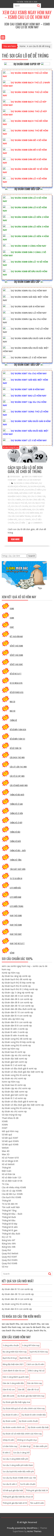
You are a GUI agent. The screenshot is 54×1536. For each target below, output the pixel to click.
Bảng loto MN (9, 1243)
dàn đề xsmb (8, 1395)
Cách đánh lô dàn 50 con (14, 1370)
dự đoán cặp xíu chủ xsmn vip (16, 1088)
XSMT (12, 627)
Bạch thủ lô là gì (10, 1358)
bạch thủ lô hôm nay (39, 1351)
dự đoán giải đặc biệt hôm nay (30, 1395)
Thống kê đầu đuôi (17, 794)
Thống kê (13, 720)
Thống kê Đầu (15, 832)
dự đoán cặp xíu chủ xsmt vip (16, 1055)
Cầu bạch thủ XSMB (11, 1197)
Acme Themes (34, 1531)
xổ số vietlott (15, 673)
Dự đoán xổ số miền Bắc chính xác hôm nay (22, 1433)
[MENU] (3, 37)
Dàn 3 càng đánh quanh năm (16, 1377)
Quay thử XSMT (16, 934)
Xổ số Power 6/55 (10, 1157)
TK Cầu (5, 1184)
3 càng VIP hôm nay (30, 1345)
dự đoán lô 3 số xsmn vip (14, 1098)
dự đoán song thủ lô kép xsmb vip (18, 1042)
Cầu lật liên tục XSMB (12, 1194)
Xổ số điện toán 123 (17, 739)
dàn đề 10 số (33, 1389)
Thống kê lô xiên (16, 813)
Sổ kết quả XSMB (16, 645)
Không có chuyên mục (27, 1440)
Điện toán (6, 1170)
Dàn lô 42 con (9, 1389)
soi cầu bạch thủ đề (17, 503)
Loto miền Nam (15, 897)
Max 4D (12, 711)
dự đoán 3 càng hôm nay (26, 483)
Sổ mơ (12, 952)
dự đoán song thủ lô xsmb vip (16, 1045)
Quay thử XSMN (16, 925)
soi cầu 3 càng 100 (36, 496)
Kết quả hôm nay (10, 1131)
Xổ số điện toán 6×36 (12, 1180)
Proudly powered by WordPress (22, 1528)
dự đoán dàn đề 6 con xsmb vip (17, 999)
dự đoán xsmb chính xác (14, 1427)
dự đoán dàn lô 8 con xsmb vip (17, 1025)
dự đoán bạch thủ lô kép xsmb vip (18, 982)
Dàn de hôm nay (34, 1383)
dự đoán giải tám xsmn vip (15, 1094)
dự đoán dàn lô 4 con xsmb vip (17, 1015)
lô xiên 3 (6, 1452)
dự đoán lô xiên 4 (33, 489)
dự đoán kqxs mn (36, 486)
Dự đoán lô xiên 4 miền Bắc (34, 1414)
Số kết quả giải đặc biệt (13, 1490)
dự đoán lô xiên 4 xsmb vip (15, 1035)
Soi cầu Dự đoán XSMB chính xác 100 (19, 1477)
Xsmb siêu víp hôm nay (13, 1018)
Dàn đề (21, 1389)
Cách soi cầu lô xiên (35, 1364)
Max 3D (12, 701)
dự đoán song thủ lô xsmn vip (16, 1108)
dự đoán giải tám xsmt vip (14, 1061)
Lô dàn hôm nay (10, 1446)
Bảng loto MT (8, 1240)
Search (31, 555)
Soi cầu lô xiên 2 (10, 1484)
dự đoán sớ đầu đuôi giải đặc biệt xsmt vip (22, 1071)
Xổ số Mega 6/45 (10, 1161)
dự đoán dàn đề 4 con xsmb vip (17, 995)
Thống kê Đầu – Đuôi (18, 850)
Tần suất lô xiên (37, 1503)
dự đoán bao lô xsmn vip (14, 1085)
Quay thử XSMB (16, 915)
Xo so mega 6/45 (16, 683)
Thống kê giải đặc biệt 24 (37, 1490)
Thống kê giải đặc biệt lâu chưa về (18, 1496)
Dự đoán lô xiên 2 (11, 1414)
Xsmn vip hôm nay (11, 1081)
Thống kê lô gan (16, 804)
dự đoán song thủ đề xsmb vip (17, 1038)
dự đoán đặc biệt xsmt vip (14, 1058)
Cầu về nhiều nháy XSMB (14, 1187)
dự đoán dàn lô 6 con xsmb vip (17, 1022)
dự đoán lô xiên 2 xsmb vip (15, 1028)
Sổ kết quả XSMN (16, 655)
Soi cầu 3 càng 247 (21, 1452)
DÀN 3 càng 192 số (36, 1370)
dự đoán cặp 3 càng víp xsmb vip (18, 992)
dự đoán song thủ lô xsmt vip (16, 1075)
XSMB (12, 608)
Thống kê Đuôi (15, 841)
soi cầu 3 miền (14, 499)
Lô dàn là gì (25, 1446)
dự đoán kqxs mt (16, 489)
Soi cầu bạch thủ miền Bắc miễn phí (18, 1471)
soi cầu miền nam (23, 509)
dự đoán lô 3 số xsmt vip (14, 1065)
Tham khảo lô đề (10, 1118)
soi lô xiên (20, 523)
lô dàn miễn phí (40, 1446)
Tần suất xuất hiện (17, 869)
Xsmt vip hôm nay (10, 1048)
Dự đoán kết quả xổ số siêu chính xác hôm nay (24, 1408)
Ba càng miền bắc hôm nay (15, 1351)
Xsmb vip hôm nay (11, 972)
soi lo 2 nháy (24, 519)
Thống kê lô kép (16, 822)
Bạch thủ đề (25, 1358)
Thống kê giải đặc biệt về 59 (15, 1503)
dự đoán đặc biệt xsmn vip (15, 1091)
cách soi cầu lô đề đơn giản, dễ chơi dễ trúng (25, 469)
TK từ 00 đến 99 (16, 878)
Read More (15, 539)
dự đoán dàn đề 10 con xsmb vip (18, 1005)
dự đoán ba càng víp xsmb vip (16, 976)
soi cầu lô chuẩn (19, 506)
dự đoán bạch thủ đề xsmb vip (17, 979)
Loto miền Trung (16, 906)
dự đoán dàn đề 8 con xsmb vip (17, 1002)
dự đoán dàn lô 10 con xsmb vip (17, 1012)
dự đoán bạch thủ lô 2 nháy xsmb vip (20, 989)
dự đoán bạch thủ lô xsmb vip (16, 985)
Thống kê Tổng (15, 860)
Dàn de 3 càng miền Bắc (13, 1383)
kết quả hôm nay (16, 636)
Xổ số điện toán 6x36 (18, 729)
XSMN (12, 618)
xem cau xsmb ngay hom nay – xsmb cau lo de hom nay (27, 14)
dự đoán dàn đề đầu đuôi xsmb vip (19, 1009)
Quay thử (6, 1250)
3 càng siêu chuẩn (11, 1345)
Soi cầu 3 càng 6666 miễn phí (15, 1458)
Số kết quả (7, 1134)
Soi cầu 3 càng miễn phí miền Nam (18, 1465)
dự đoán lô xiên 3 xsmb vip (15, 1032)
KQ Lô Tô (6, 1236)
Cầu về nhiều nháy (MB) (19, 785)
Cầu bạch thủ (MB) (17, 757)
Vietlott (5, 1147)
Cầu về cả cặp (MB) (17, 776)
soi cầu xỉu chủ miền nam (27, 513)
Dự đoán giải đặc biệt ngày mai (16, 1402)
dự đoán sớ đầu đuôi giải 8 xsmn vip (19, 1101)
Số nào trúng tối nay (11, 447)
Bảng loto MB (8, 1246)
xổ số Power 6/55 (16, 692)
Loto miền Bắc (15, 887)
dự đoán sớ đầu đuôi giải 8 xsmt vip (19, 1068)
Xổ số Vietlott (8, 1164)
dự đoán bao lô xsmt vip (14, 1052)
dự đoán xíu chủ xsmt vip (14, 1078)
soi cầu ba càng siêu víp (33, 499)
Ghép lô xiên (8, 1440)
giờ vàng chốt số (27, 493)
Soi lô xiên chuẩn (27, 1484)
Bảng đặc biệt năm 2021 (13, 1364)
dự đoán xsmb (9, 1421)
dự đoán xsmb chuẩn (28, 1421)
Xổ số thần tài (15, 748)
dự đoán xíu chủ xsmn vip (14, 1111)
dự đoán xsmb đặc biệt (38, 1427)
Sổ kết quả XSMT (16, 664)
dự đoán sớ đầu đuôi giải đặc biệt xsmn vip (23, 1104)
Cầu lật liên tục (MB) (18, 766)
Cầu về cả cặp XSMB (12, 1190)
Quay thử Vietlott (17, 943)
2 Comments (36, 523)
